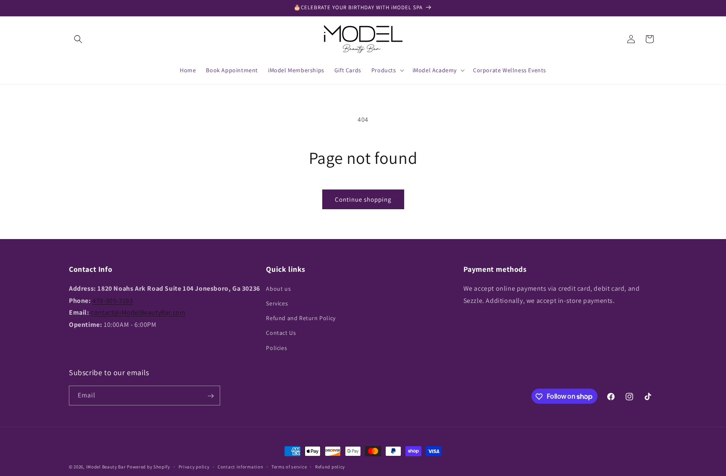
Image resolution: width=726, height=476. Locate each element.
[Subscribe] (210, 396)
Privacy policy (194, 466)
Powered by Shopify (148, 467)
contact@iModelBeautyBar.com (138, 312)
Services (277, 303)
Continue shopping (363, 199)
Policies (276, 347)
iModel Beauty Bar (106, 467)
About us (278, 288)
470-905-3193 (112, 300)
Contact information (240, 466)
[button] (78, 39)
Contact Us (281, 333)
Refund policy (330, 466)
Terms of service (289, 466)
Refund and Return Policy (300, 318)
